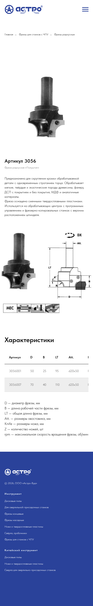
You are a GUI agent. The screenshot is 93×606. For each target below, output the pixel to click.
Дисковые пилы (13, 501)
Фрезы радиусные (64, 34)
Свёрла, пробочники (16, 533)
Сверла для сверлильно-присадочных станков (30, 570)
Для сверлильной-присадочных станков (27, 507)
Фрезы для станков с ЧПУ (33, 34)
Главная (9, 34)
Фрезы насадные (14, 520)
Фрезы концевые (14, 513)
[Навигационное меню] (85, 9)
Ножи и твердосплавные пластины (24, 526)
